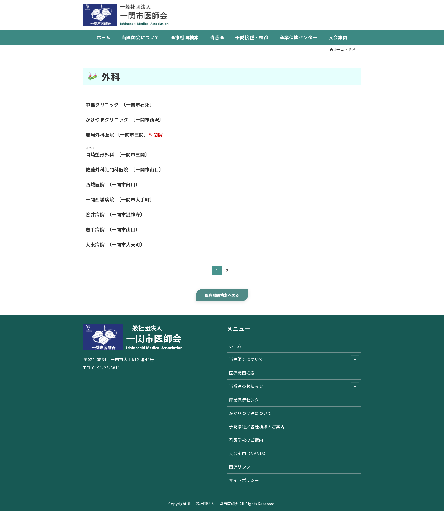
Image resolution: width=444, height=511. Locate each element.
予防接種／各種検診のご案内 (257, 426)
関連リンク (239, 467)
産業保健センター (246, 400)
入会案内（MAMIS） (248, 453)
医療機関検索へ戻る (222, 295)
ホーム (235, 346)
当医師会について (246, 359)
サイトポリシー (244, 480)
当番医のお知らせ (246, 386)
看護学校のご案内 (246, 440)
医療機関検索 (242, 373)
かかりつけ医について (250, 413)
